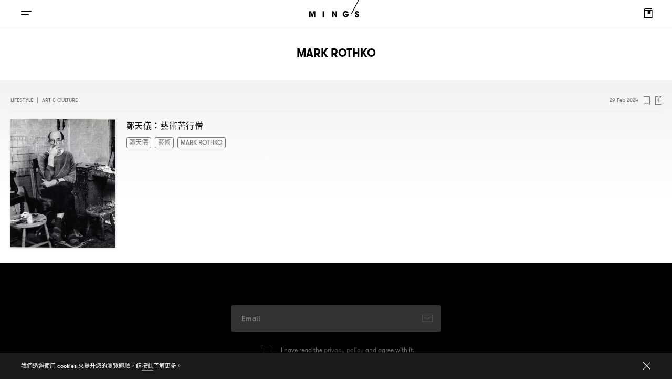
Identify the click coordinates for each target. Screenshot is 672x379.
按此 (147, 366)
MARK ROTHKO (193, 142)
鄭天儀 (137, 142)
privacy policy (344, 349)
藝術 (160, 142)
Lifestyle (21, 100)
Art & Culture (60, 100)
